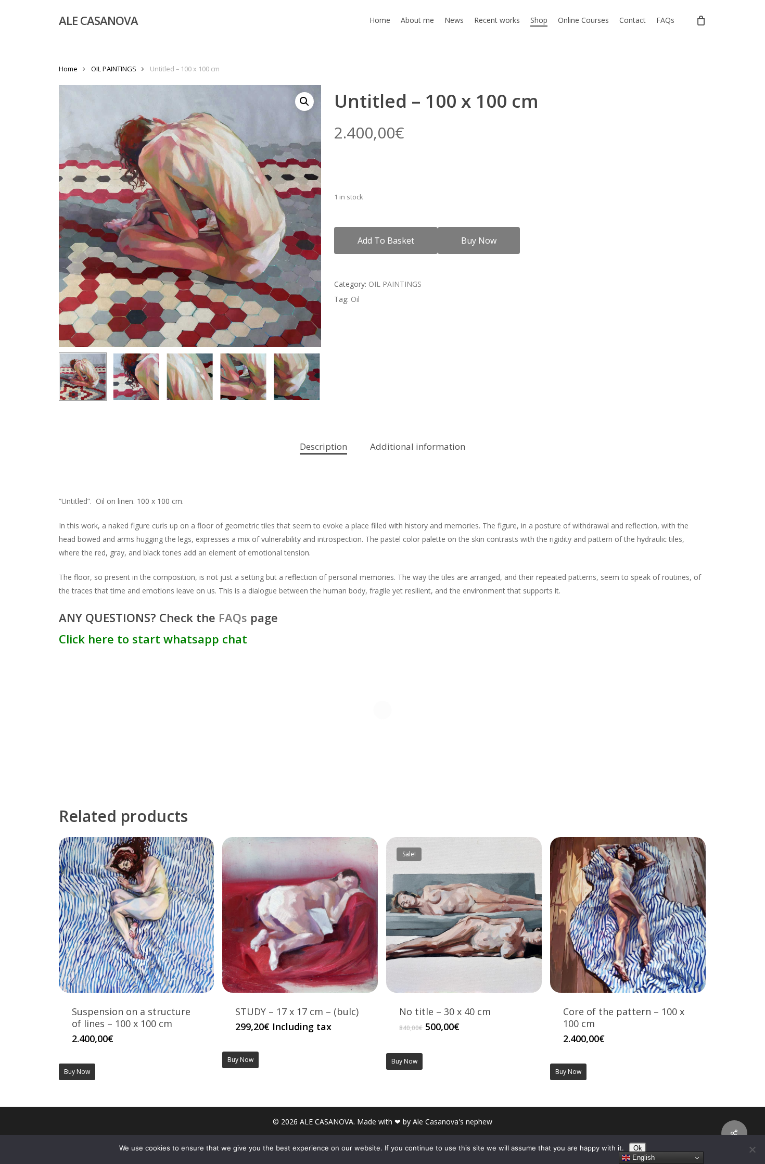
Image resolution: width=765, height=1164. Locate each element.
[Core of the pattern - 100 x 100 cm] (628, 915)
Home (68, 68)
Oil (355, 299)
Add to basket (386, 240)
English (642, 1157)
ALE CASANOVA (98, 20)
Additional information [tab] (417, 446)
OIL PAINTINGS (113, 68)
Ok (637, 1148)
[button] (304, 101)
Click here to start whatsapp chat (154, 639)
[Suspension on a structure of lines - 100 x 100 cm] (136, 915)
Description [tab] (323, 446)
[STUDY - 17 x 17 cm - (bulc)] (300, 915)
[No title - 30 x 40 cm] (464, 915)
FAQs (233, 617)
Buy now (478, 240)
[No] (752, 1149)
